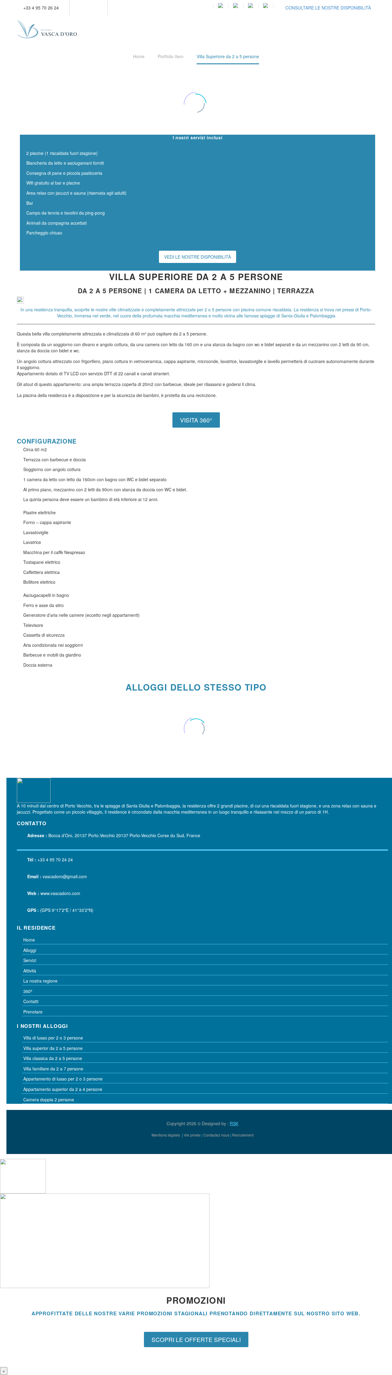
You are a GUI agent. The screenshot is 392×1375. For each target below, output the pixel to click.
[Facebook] (83, 7)
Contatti (30, 1001)
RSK (234, 1123)
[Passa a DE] (251, 6)
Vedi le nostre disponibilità (197, 257)
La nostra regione (40, 981)
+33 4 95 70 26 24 (41, 8)
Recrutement (243, 1134)
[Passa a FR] (236, 6)
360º (27, 991)
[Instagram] (92, 7)
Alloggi (29, 950)
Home (29, 940)
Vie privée (192, 1134)
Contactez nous (216, 1134)
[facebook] (374, 1140)
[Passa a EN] (221, 6)
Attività (29, 971)
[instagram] (385, 1140)
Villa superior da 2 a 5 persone (53, 1048)
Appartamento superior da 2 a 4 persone (62, 1089)
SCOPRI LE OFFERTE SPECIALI (196, 1339)
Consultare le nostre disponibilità (328, 8)
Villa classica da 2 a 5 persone (52, 1058)
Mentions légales (166, 1134)
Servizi (29, 960)
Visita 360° (196, 420)
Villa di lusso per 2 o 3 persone (53, 1038)
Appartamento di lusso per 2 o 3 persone (63, 1079)
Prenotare (33, 1012)
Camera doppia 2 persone (48, 1099)
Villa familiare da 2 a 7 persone (53, 1069)
